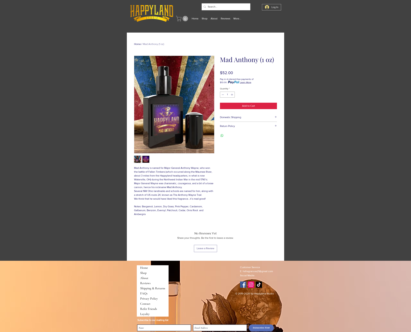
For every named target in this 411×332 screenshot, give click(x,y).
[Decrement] (222, 94)
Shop (143, 273)
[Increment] (232, 94)
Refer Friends (148, 309)
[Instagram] (251, 284)
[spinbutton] (227, 94)
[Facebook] (243, 284)
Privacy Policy (149, 299)
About (144, 278)
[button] (182, 18)
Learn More (245, 82)
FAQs (144, 293)
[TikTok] (259, 284)
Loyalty (145, 314)
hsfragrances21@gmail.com (258, 271)
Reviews (145, 283)
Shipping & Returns (152, 288)
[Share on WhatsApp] (222, 136)
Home (137, 44)
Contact (145, 304)
